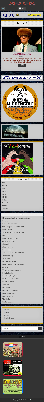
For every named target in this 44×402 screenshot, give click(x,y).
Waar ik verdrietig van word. (11, 270)
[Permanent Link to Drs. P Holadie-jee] (22, 39)
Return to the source (9, 293)
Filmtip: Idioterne (8, 302)
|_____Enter (21, 65)
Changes (6, 309)
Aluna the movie (7, 247)
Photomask (6, 287)
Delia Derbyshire (7, 273)
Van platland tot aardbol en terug (13, 232)
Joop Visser (6, 285)
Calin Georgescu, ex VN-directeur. (13, 227)
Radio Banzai (6, 250)
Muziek (4, 197)
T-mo (23, 56)
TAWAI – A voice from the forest (13, 253)
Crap (3, 183)
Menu (23, 8)
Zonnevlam (6, 259)
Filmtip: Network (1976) (10, 238)
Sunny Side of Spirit (8, 241)
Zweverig (5, 209)
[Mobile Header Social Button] (3, 8)
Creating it (7, 312)
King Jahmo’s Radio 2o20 (10, 290)
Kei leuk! (5, 191)
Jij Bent (6, 315)
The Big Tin (6, 299)
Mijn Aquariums (7, 296)
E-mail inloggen (9, 318)
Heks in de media (8, 282)
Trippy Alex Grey (7, 256)
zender (4, 206)
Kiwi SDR (5, 235)
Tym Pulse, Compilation (10, 276)
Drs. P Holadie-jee (22, 53)
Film (3, 188)
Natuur (4, 200)
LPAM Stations (7, 230)
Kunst (4, 194)
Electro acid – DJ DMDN (10, 279)
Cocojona (5, 267)
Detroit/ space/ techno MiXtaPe (13, 264)
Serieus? (5, 203)
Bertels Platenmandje (9, 224)
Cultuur (4, 185)
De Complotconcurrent (10, 261)
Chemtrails (6, 244)
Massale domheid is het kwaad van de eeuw (17, 218)
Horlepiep (5, 221)
